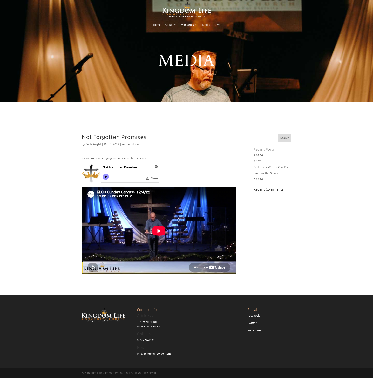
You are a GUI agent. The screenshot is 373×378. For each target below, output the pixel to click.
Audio (126, 144)
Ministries (187, 25)
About (169, 25)
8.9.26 (257, 161)
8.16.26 (258, 155)
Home (157, 25)
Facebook (254, 315)
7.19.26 (258, 179)
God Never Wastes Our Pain (272, 167)
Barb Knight (93, 144)
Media (206, 25)
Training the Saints (266, 173)
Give (217, 25)
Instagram (254, 330)
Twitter (252, 323)
